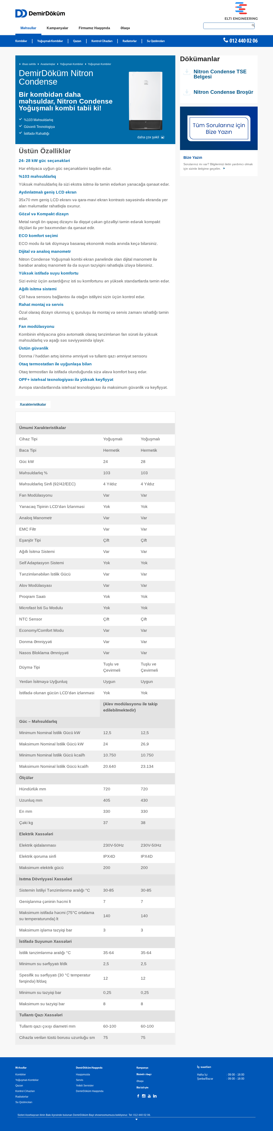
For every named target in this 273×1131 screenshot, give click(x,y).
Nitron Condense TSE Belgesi (220, 74)
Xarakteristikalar (33, 404)
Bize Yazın (192, 157)
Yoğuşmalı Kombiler (99, 64)
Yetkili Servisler (85, 1085)
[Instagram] (143, 1096)
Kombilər (21, 41)
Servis (79, 1080)
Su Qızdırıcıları (156, 41)
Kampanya (142, 1068)
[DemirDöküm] (40, 13)
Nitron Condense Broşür (223, 92)
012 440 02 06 (243, 41)
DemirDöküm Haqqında (89, 1091)
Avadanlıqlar (48, 64)
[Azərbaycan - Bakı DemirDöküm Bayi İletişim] (219, 128)
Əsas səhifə (29, 64)
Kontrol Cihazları (101, 41)
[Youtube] (149, 1096)
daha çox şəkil (148, 137)
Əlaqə (140, 1081)
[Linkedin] (155, 1096)
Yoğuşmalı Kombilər (50, 41)
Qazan (77, 41)
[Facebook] (138, 1096)
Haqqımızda (83, 1074)
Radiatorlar (130, 41)
